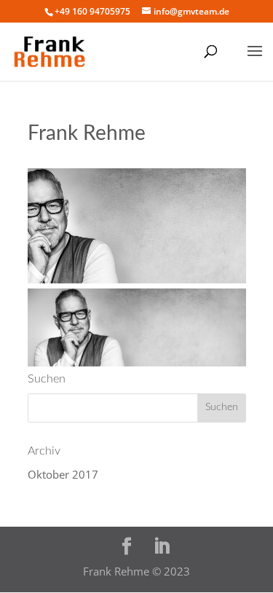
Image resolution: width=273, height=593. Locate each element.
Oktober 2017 (63, 474)
